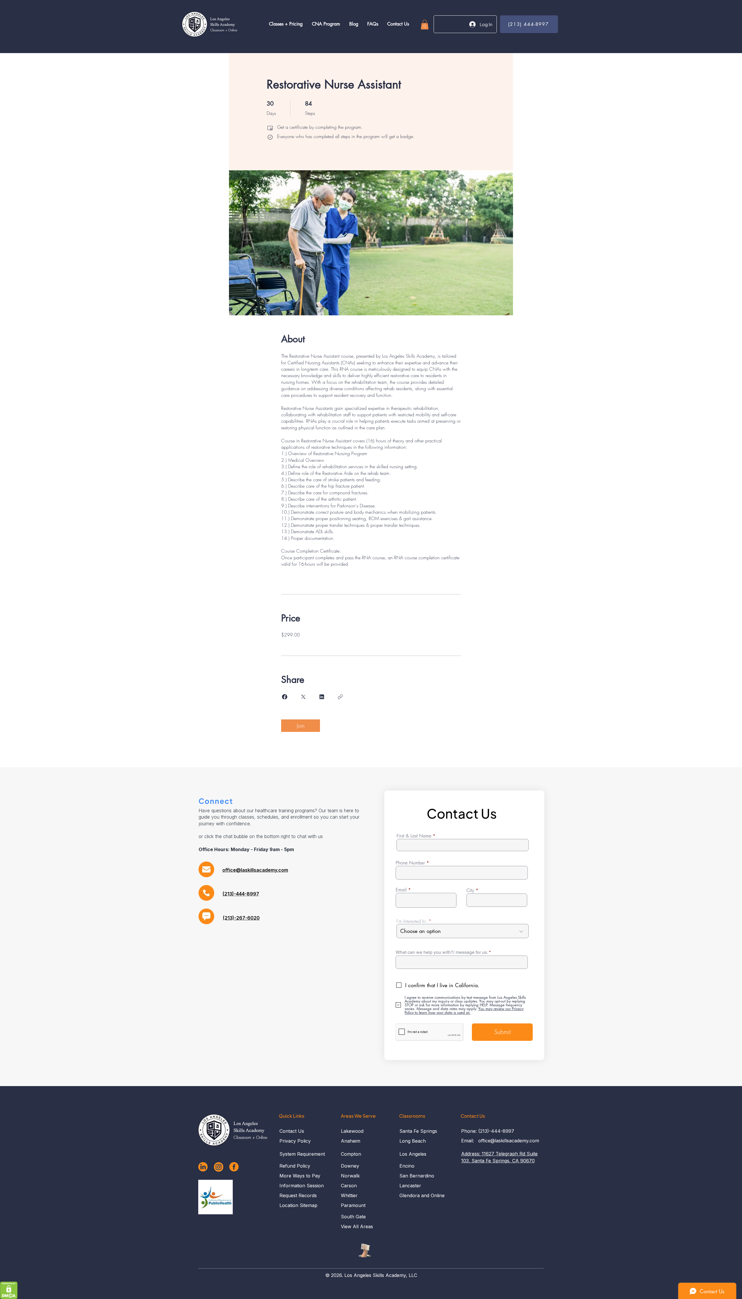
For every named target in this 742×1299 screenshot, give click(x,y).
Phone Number (410, 863)
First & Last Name (414, 836)
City (470, 890)
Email (401, 890)
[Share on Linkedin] (321, 696)
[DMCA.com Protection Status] (9, 1290)
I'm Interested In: (412, 921)
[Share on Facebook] (284, 696)
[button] (425, 24)
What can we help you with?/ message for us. (442, 952)
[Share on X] (303, 696)
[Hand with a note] (364, 1250)
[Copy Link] (340, 696)
